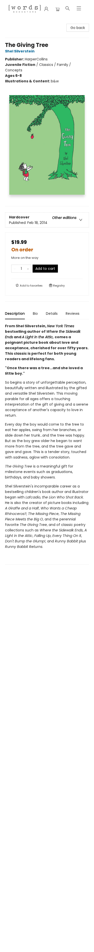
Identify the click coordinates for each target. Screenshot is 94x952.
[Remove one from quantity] (15, 268)
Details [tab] (52, 313)
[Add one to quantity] (28, 268)
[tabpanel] (47, 444)
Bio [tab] (35, 313)
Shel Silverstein (20, 51)
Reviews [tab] (72, 313)
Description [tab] (15, 313)
